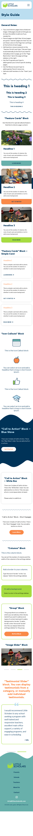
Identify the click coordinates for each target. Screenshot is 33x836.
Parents (16, 772)
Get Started (16, 201)
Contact (16, 792)
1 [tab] (6, 669)
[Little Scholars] (10, 5)
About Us (16, 787)
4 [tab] (26, 669)
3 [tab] (19, 669)
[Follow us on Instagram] (16, 797)
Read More (16, 240)
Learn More (16, 163)
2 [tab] (13, 669)
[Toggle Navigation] (28, 5)
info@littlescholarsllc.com (16, 801)
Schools (16, 777)
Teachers (16, 782)
